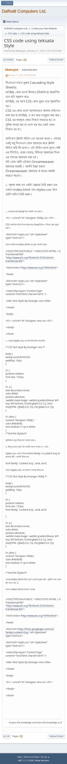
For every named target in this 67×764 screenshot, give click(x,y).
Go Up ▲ (45, 756)
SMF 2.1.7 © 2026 (26, 760)
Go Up (6, 736)
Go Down (8, 59)
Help (19, 756)
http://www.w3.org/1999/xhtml (38, 267)
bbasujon (12, 70)
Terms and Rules (31, 756)
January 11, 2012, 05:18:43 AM (21, 75)
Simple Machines (42, 760)
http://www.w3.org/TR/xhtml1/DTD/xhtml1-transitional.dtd (30, 259)
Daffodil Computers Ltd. (24, 11)
